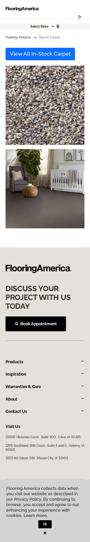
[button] (42, 26)
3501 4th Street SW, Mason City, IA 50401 (37, 458)
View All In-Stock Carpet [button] (40, 54)
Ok (45, 524)
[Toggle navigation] (79, 16)
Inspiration (16, 374)
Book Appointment (38, 323)
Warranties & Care (23, 386)
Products (14, 361)
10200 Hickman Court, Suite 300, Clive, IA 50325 (43, 437)
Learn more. (36, 515)
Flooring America (18, 37)
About (11, 399)
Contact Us (16, 411)
